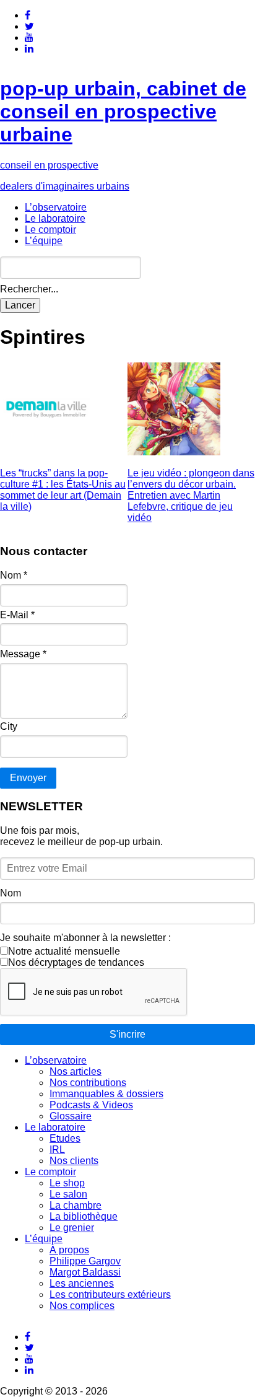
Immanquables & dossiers (106, 1093)
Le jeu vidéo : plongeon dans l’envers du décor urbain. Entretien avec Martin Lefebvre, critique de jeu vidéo (190, 495)
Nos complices (82, 1305)
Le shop (67, 1183)
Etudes (65, 1138)
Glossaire (71, 1116)
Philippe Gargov (85, 1261)
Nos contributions (88, 1082)
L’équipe (44, 240)
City (8, 726)
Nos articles (76, 1071)
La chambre (76, 1205)
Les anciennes (82, 1283)
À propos (69, 1250)
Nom (13, 575)
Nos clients (74, 1160)
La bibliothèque (84, 1216)
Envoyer (28, 778)
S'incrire (127, 1034)
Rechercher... (29, 289)
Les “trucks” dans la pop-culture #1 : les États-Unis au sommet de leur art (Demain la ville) (63, 490)
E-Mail (17, 615)
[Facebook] (27, 15)
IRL (57, 1149)
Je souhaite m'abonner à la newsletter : (85, 937)
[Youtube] (29, 37)
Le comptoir (50, 229)
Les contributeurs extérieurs (110, 1294)
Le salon (68, 1194)
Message (23, 654)
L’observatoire (56, 207)
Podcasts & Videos (91, 1105)
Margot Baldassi (85, 1272)
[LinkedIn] (29, 48)
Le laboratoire (55, 218)
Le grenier (72, 1227)
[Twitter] (29, 26)
